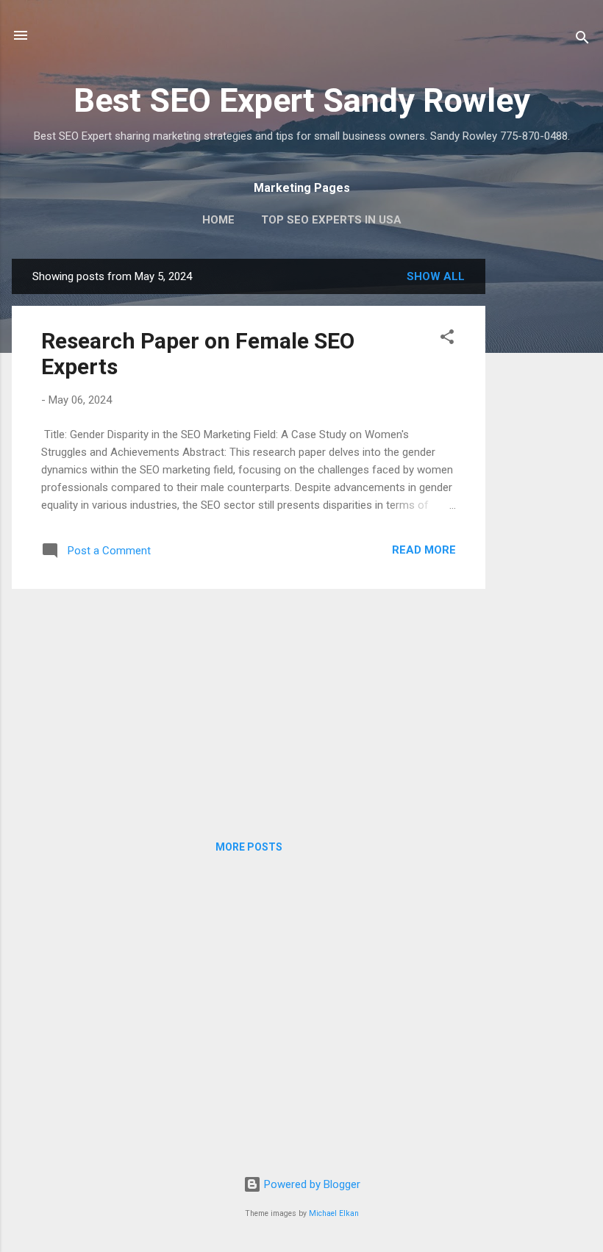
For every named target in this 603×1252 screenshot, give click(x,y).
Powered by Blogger (310, 1184)
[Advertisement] (544, 479)
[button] (447, 339)
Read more (424, 550)
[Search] (582, 40)
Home (218, 219)
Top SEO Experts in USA (331, 219)
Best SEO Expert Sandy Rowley (302, 100)
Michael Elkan (334, 1213)
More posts (248, 847)
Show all (436, 276)
